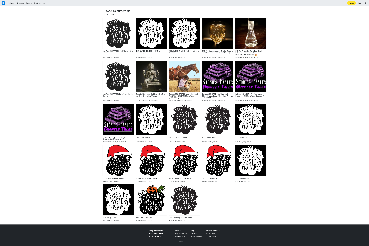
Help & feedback (181, 233)
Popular (105, 14)
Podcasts (11, 3)
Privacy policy (211, 233)
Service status (180, 236)
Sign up (351, 3)
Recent (113, 14)
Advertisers (20, 3)
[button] (365, 3)
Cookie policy (211, 236)
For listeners (155, 236)
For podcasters (156, 230)
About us (178, 231)
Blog (192, 231)
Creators (29, 3)
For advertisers (156, 233)
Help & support (39, 3)
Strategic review (196, 236)
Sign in (360, 3)
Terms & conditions (213, 231)
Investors (193, 233)
